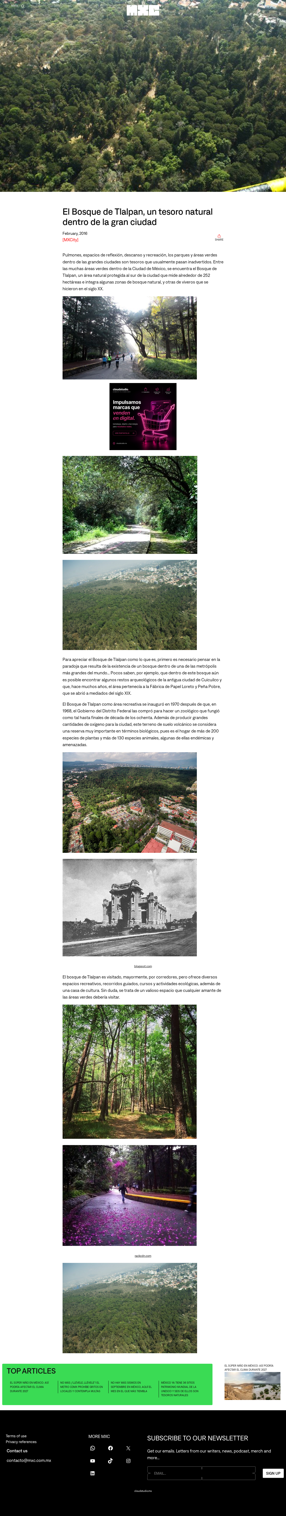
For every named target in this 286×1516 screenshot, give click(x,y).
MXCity (70, 239)
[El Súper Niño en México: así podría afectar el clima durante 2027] (252, 1386)
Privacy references (21, 1442)
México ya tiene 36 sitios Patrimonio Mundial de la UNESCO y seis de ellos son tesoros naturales (179, 1389)
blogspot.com (143, 966)
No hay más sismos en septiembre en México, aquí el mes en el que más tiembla (131, 1387)
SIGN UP (273, 1473)
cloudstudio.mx (143, 1491)
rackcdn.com (143, 1256)
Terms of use (16, 1436)
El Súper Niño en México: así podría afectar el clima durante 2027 (29, 1387)
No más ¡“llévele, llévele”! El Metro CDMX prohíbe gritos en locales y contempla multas (81, 1387)
